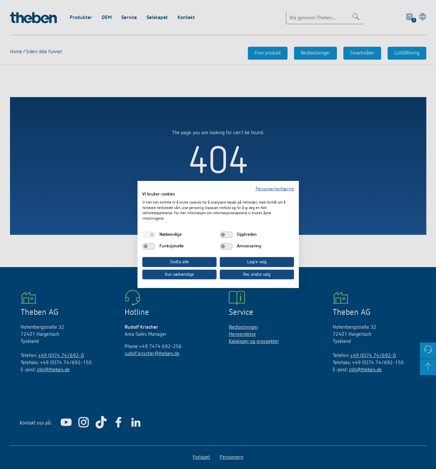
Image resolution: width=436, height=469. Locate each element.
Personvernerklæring (275, 189)
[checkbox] (148, 235)
